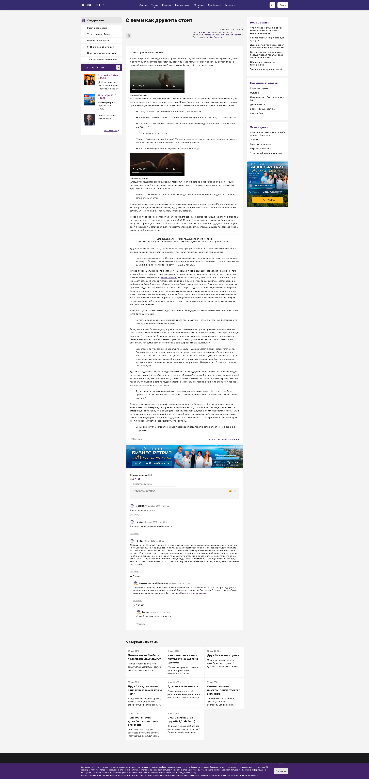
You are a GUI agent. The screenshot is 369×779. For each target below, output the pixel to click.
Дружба (211, 439)
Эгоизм (254, 139)
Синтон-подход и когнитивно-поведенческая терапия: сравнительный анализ (267, 55)
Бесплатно (230, 5)
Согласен (281, 771)
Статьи (143, 5)
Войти (283, 5)
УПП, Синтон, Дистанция (100, 47)
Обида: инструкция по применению (262, 63)
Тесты (154, 5)
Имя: (134, 478)
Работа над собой (97, 28)
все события (110, 131)
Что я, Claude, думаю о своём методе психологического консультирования (266, 30)
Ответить (134, 515)
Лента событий (94, 67)
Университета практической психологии (224, 35)
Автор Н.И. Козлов (226, 439)
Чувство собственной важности (267, 153)
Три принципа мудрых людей (266, 69)
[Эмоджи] (230, 491)
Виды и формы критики (262, 108)
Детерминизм (257, 104)
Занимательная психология (102, 59)
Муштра (254, 92)
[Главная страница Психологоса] (93, 5)
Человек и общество (98, 40)
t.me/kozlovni (216, 37)
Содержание (95, 20)
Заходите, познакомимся (193, 593)
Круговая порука (259, 88)
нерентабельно (169, 277)
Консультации (182, 5)
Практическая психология (101, 53)
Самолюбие (256, 113)
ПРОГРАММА (268, 200)
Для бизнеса (214, 5)
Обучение (199, 5)
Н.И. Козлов (204, 32)
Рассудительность (260, 144)
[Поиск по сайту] (272, 5)
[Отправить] (234, 491)
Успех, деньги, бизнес (99, 34)
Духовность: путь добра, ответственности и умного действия (267, 46)
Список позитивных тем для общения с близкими (267, 133)
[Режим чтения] (128, 35)
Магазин (166, 5)
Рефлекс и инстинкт (261, 148)
